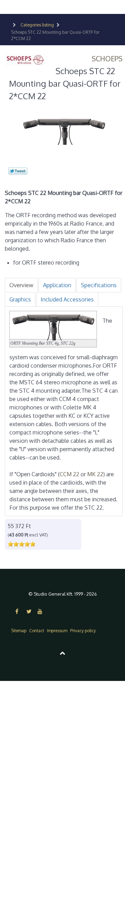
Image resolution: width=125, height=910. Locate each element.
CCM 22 (69, 474)
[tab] (21, 285)
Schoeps (107, 58)
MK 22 (95, 474)
